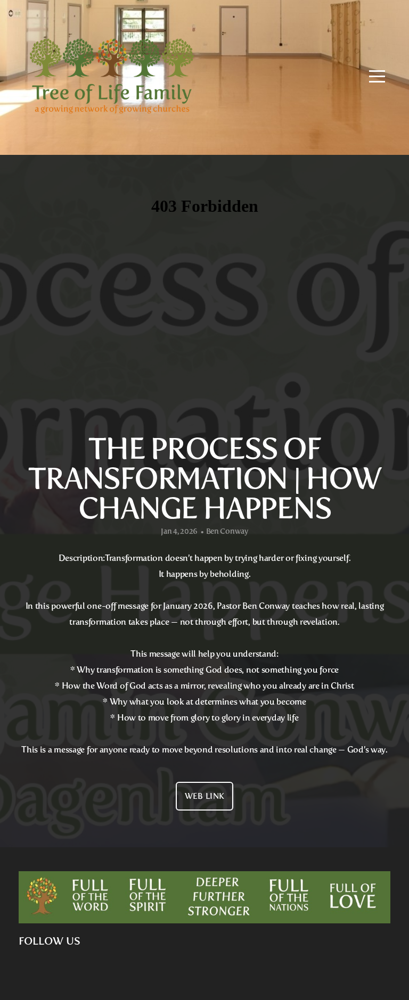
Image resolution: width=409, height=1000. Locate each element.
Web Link (204, 796)
